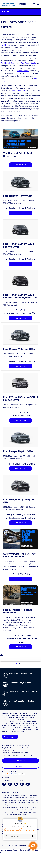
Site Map (11, 715)
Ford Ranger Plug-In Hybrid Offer (19, 501)
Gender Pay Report (19, 717)
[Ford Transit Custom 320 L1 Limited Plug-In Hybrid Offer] (20, 280)
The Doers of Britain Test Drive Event (17, 154)
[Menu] (38, 4)
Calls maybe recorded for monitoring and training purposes (20, 728)
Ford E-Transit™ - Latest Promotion (17, 611)
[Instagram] (10, 784)
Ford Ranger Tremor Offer (18, 195)
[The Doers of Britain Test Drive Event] (20, 139)
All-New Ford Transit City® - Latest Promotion (19, 555)
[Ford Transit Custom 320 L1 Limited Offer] (20, 229)
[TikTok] (28, 784)
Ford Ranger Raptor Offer (18, 451)
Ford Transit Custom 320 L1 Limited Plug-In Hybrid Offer (20, 296)
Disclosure (24, 726)
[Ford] (22, 4)
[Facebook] (4, 784)
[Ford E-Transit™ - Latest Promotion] (20, 595)
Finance (28, 730)
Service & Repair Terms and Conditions (20, 731)
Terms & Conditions (10, 713)
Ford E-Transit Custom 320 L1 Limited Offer (20, 398)
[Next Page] (24, 664)
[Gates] (8, 4)
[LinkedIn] (16, 784)
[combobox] (20, 659)
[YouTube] (22, 784)
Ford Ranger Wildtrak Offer (19, 349)
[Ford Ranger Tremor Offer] (20, 181)
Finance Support (17, 730)
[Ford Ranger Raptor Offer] (20, 437)
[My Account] (34, 4)
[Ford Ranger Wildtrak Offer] (20, 334)
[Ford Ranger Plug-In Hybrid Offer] (20, 485)
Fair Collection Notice (16, 721)
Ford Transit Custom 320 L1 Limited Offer (19, 245)
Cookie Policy (24, 713)
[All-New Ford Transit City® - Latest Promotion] (20, 539)
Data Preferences (20, 720)
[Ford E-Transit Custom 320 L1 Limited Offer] (20, 383)
